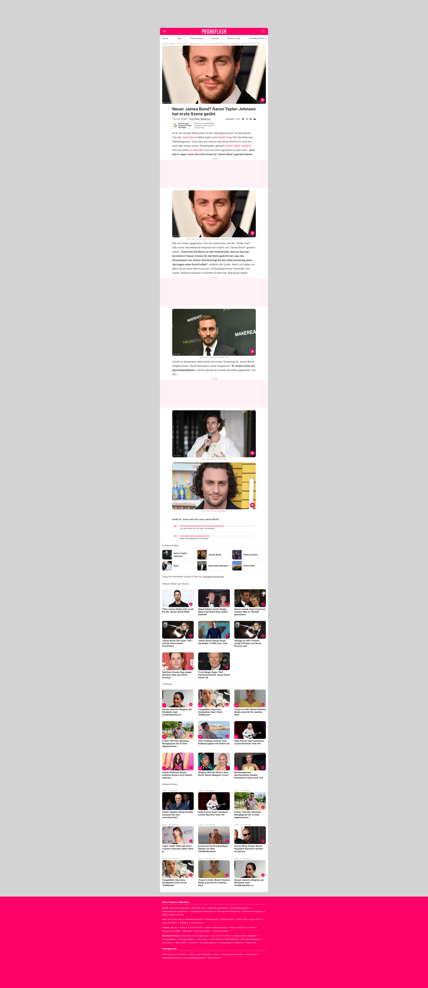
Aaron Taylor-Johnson (238, 145)
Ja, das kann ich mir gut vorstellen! (197, 528)
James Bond (189, 137)
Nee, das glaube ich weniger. (194, 538)
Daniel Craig (225, 137)
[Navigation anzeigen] (165, 31)
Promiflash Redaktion (200, 119)
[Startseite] (214, 31)
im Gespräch (196, 150)
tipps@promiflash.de (213, 576)
